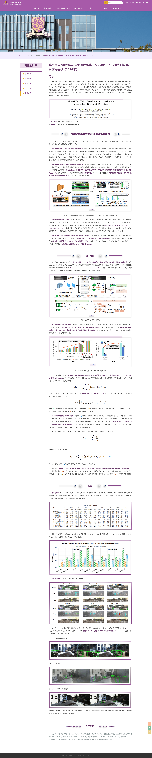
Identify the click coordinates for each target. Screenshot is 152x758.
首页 (28, 55)
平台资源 (28, 79)
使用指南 (28, 83)
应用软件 (105, 8)
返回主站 (139, 3)
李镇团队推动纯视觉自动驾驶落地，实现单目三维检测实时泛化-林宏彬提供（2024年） (68, 55)
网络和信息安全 (62, 8)
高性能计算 (78, 8)
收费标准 (28, 88)
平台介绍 (28, 74)
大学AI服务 (92, 8)
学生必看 (126, 3)
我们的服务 (47, 8)
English (146, 3)
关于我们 (34, 8)
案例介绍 (40, 55)
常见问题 (116, 8)
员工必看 (132, 3)
